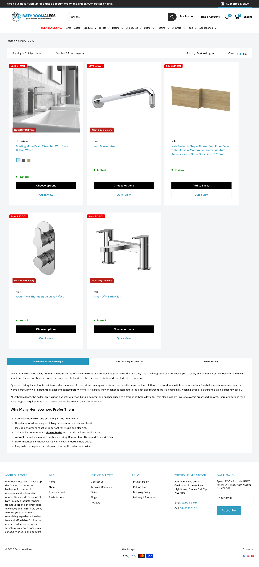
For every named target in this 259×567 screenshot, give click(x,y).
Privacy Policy (141, 481)
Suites (76, 27)
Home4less (22, 141)
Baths (147, 27)
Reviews (95, 502)
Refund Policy (141, 487)
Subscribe (229, 510)
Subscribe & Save (237, 3)
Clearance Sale (51, 27)
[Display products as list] (244, 53)
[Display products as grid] (239, 53)
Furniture (88, 27)
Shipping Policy (141, 492)
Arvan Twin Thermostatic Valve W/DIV (40, 296)
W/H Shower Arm (105, 146)
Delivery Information (144, 497)
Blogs (94, 497)
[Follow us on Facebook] (244, 556)
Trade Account (210, 17)
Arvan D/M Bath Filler (107, 296)
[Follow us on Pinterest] (252, 556)
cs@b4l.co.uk (189, 502)
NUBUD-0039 (26, 40)
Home (67, 27)
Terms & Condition (101, 487)
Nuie (96, 141)
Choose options (46, 185)
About (52, 487)
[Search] (172, 17)
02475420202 (188, 508)
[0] (227, 16)
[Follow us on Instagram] (248, 556)
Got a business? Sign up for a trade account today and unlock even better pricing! (60, 3)
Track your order (58, 492)
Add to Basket (201, 185)
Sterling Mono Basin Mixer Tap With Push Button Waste (42, 148)
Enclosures (132, 27)
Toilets (102, 27)
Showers (176, 27)
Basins (115, 27)
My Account (187, 16)
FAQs (94, 492)
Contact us (97, 481)
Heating (161, 27)
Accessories (206, 27)
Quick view (46, 195)
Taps (190, 27)
